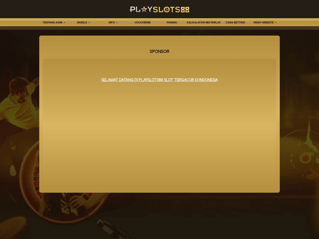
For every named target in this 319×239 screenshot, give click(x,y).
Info (112, 22)
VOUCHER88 (142, 22)
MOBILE (82, 22)
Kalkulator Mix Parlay (204, 22)
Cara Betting (235, 22)
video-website (263, 22)
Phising (172, 22)
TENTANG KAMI (53, 22)
